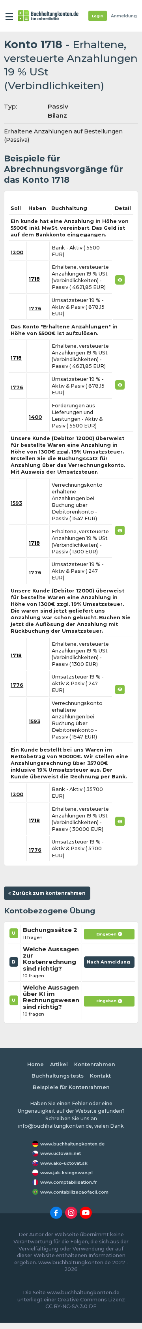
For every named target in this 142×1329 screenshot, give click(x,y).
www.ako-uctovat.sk (64, 1163)
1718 (34, 279)
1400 (35, 417)
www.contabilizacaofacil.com (74, 1192)
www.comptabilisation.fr (68, 1182)
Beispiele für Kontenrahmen (71, 1087)
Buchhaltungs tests (58, 1076)
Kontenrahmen (94, 1064)
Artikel (59, 1064)
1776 (35, 308)
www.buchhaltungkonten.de (72, 1144)
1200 (17, 252)
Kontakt (100, 1076)
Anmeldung (124, 16)
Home (35, 1064)
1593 (16, 503)
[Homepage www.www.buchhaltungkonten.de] (48, 16)
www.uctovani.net (60, 1153)
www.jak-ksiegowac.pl (66, 1172)
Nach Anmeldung (109, 963)
